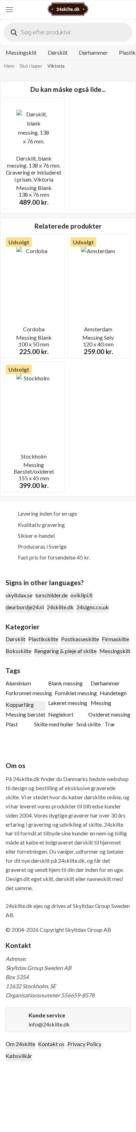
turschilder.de (51, 595)
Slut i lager (31, 66)
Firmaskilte (115, 639)
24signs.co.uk (92, 607)
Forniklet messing (76, 693)
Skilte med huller (54, 724)
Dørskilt (58, 52)
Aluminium (18, 683)
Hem (9, 66)
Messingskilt (21, 52)
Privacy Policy (84, 1044)
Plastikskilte (43, 639)
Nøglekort (61, 714)
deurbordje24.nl (25, 607)
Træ (110, 724)
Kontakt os (51, 1044)
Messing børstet (25, 714)
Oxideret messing (109, 714)
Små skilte (88, 724)
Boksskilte (18, 651)
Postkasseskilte (80, 639)
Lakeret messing (67, 702)
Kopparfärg (20, 704)
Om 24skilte (20, 1044)
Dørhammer (93, 52)
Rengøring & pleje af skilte (65, 651)
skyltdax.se (19, 595)
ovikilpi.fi (81, 595)
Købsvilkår (19, 1055)
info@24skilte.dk (49, 1024)
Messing (101, 702)
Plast (12, 724)
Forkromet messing (29, 693)
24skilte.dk (60, 607)
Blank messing (65, 683)
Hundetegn (113, 693)
